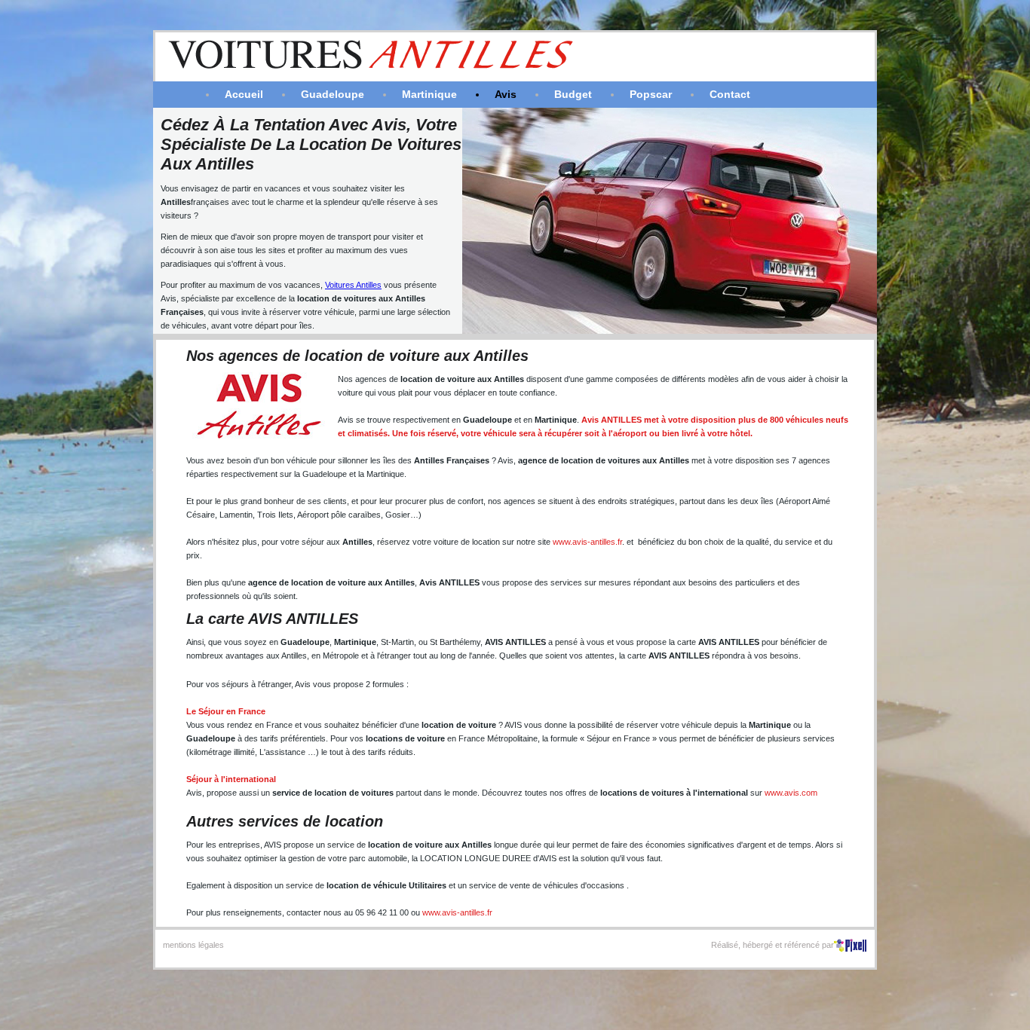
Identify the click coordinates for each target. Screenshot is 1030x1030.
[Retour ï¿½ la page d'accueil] (458, 72)
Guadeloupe (332, 94)
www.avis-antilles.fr (587, 541)
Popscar (651, 94)
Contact (730, 94)
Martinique (429, 94)
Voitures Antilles (353, 284)
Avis (506, 94)
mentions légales (193, 944)
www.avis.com (791, 792)
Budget (573, 94)
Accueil (244, 94)
